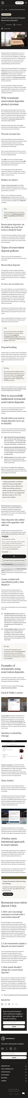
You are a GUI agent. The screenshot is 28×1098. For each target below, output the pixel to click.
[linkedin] (2, 1004)
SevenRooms (20, 375)
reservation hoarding (14, 119)
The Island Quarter (15, 506)
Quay (2, 787)
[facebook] (9, 1004)
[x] (13, 1004)
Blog (6, 9)
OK (14, 556)
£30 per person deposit (16, 721)
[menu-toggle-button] (26, 2)
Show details (5, 552)
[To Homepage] (2, 2)
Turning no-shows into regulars (9, 185)
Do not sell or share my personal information (14, 560)
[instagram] (6, 1004)
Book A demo (8, 894)
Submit (14, 1026)
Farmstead (4, 197)
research (3, 70)
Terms (11, 1094)
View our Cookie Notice (12, 549)
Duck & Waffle (5, 715)
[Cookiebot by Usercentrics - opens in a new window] (5, 537)
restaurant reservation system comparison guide (13, 388)
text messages (21, 651)
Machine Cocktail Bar (6, 765)
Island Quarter (7, 569)
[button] (16, 1004)
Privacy (17, 1094)
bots (21, 119)
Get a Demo (19, 2)
